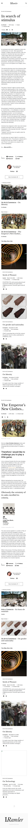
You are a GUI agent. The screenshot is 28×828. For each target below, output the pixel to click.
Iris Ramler (3, 25)
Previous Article (6, 182)
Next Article (4, 212)
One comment (14, 379)
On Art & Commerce (6, 11)
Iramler (4, 278)
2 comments (7, 279)
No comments (14, 329)
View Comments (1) (13, 584)
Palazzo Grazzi (12, 467)
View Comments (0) (13, 177)
